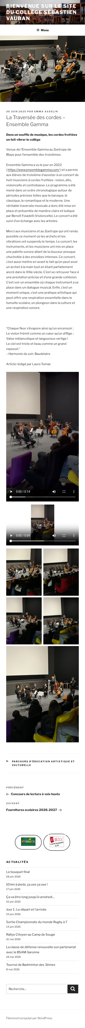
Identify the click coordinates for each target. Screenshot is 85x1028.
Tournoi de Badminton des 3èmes (30, 965)
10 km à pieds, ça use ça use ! (27, 884)
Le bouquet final (18, 872)
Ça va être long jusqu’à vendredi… (30, 897)
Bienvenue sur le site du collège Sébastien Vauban (41, 12)
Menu (45, 30)
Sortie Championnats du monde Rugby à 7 (36, 922)
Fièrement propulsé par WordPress (29, 1018)
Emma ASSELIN (46, 111)
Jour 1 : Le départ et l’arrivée (26, 909)
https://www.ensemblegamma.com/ (34, 170)
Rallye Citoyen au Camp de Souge (30, 934)
